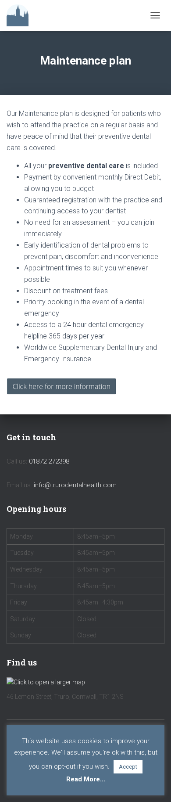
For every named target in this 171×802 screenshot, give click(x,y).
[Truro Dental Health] (21, 15)
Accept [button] (128, 766)
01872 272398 (49, 461)
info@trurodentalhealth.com (75, 485)
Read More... (85, 779)
